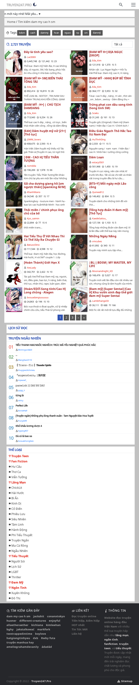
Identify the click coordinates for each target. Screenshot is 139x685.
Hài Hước (17, 493)
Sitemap (126, 681)
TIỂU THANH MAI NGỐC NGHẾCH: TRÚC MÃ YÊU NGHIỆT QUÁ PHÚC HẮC (56, 345)
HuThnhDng (99, 139)
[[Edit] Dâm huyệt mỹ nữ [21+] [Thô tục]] (14, 141)
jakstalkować (25, 629)
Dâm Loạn (96, 157)
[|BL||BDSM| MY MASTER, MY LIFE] (79, 273)
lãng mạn (122, 635)
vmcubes (97, 241)
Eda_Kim (96, 60)
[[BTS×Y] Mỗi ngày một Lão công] (79, 194)
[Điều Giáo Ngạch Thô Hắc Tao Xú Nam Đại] (79, 141)
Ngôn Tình (19, 588)
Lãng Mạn (18, 482)
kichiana (37, 625)
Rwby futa (48, 638)
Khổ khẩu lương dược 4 (29, 426)
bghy (10, 629)
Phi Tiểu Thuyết (21, 535)
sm (85, 32)
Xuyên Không (20, 593)
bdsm (22, 32)
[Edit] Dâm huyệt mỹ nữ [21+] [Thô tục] (45, 132)
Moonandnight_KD (102, 271)
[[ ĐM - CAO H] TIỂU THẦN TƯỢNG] (14, 168)
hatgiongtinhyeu (18, 638)
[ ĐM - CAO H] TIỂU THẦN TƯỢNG (41, 159)
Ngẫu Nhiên (19, 551)
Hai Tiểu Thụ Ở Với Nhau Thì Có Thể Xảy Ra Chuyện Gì (44, 238)
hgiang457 (23, 430)
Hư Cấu (16, 467)
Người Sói (18, 561)
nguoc (67, 32)
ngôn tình (111, 639)
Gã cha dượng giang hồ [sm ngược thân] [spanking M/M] (45, 185)
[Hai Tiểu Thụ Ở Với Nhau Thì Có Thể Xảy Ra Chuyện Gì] (14, 247)
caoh (32, 32)
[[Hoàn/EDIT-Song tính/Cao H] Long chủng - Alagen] (14, 299)
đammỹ (97, 32)
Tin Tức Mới (80, 629)
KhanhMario (33, 192)
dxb (35, 638)
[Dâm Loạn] (79, 168)
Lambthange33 (100, 300)
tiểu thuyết (123, 648)
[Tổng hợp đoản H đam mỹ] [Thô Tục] (108, 211)
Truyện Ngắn (20, 540)
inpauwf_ (22, 380)
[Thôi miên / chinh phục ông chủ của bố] (14, 220)
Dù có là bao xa (24, 436)
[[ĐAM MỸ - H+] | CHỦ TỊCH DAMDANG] (14, 115)
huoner (11, 620)
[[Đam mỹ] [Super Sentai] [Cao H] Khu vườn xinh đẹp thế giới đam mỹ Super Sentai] (79, 299)
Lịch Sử (16, 567)
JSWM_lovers (34, 139)
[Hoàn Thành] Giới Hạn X (42, 263)
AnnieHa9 (22, 410)
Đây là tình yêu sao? (38, 52)
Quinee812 (98, 192)
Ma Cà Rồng (19, 546)
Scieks (95, 113)
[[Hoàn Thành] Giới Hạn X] (14, 273)
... (16, 355)
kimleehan (53, 625)
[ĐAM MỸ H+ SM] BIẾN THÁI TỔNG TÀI (43, 80)
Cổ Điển (16, 509)
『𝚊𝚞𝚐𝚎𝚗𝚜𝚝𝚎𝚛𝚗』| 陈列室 (30, 375)
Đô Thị (15, 598)
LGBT (14, 572)
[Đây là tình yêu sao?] (14, 62)
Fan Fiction (19, 461)
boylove (40, 633)
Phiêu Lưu (18, 514)
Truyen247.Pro (19, 5)
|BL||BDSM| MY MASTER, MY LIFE (110, 264)
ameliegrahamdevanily (23, 647)
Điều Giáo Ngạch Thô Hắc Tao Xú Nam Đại (110, 132)
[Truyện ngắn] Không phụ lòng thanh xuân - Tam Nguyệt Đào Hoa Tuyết (54, 415)
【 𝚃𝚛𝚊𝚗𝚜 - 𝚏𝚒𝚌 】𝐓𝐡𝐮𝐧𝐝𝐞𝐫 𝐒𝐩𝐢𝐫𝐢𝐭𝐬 (33, 365)
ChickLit (16, 488)
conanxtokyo (56, 616)
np (77, 32)
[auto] (35, 4)
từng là (20, 395)
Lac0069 (31, 57)
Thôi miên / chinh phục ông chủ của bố (44, 211)
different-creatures (32, 620)
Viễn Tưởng (19, 477)
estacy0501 (98, 162)
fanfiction (111, 644)
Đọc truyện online (84, 616)
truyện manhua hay (20, 642)
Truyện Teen (20, 456)
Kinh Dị (16, 503)
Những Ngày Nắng (102, 236)
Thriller (16, 577)
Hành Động (19, 530)
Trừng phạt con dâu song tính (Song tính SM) (110, 106)
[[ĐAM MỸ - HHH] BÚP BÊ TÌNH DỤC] (79, 89)
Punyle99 (22, 420)
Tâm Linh (17, 525)
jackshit (38, 616)
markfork (43, 629)
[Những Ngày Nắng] (79, 247)
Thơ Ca (16, 472)
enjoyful (54, 620)
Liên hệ (77, 633)
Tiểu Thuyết (19, 556)
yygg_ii (21, 390)
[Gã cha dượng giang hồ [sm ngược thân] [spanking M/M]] (14, 194)
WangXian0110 (25, 360)
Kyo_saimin (33, 218)
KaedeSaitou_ (99, 218)
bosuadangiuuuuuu (38, 297)
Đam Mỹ (17, 582)
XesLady (31, 267)
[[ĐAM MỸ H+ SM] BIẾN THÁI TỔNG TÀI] (14, 89)
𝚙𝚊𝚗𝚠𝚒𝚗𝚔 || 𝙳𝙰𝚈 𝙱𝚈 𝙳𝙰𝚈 (30, 385)
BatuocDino (33, 244)
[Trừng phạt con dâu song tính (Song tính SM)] (79, 115)
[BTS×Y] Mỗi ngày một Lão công (107, 185)
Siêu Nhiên (18, 519)
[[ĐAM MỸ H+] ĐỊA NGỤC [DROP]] (79, 62)
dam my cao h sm (18, 616)
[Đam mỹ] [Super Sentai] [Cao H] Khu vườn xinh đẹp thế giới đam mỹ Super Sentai (110, 292)
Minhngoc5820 (25, 349)
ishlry (20, 400)
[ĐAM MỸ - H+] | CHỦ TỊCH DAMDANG (42, 106)
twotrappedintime (19, 633)
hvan (56, 32)
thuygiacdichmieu (26, 370)
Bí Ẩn (14, 498)
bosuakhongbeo (26, 441)
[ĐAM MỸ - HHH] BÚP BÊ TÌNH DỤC (110, 80)
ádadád (47, 647)
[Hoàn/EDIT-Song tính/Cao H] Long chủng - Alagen (45, 290)
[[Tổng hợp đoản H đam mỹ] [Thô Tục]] (79, 220)
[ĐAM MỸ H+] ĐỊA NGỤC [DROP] (106, 53)
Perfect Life (22, 405)
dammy (45, 32)
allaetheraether (17, 625)
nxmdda (31, 165)
